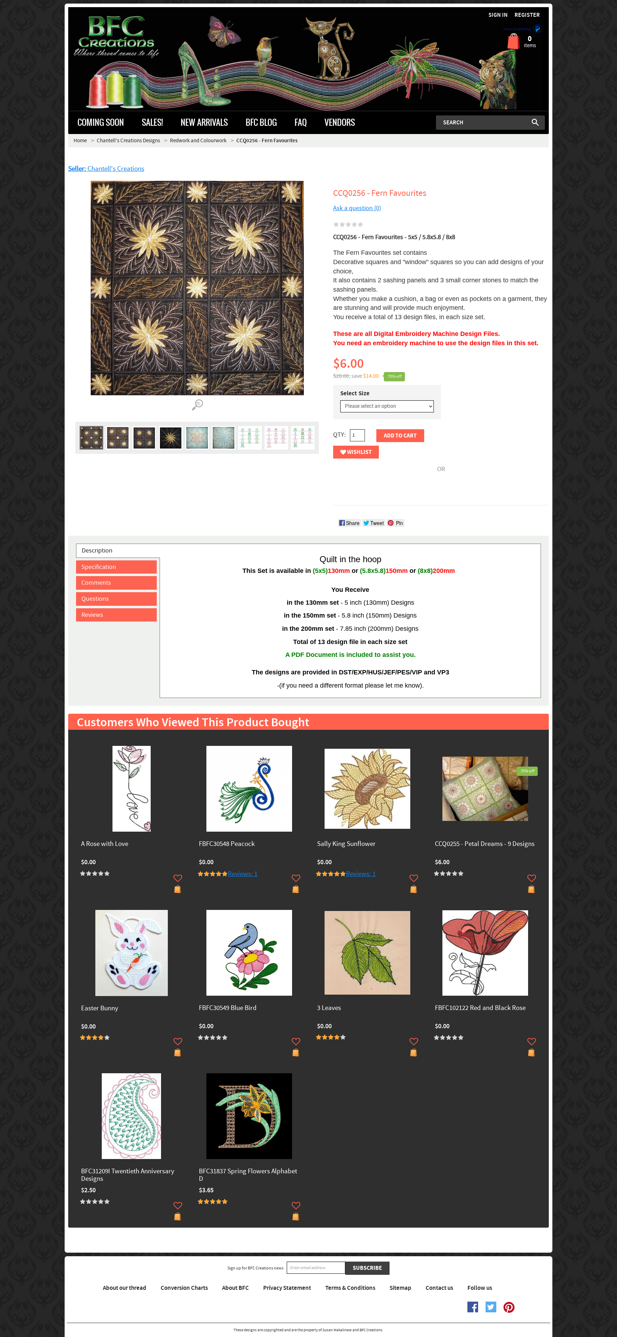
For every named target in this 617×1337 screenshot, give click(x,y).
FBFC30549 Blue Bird (228, 1008)
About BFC (235, 1288)
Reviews (92, 615)
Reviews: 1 (242, 874)
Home (80, 140)
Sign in (498, 15)
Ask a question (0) (357, 208)
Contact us (439, 1288)
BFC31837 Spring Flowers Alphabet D (248, 1175)
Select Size (355, 393)
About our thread (124, 1288)
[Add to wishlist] (178, 878)
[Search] (535, 122)
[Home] (128, 37)
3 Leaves (329, 1008)
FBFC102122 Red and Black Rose (480, 1008)
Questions (95, 599)
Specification (98, 567)
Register (527, 15)
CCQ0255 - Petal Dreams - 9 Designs (485, 844)
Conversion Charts (184, 1288)
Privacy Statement (287, 1288)
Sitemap (400, 1288)
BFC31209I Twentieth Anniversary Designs (127, 1175)
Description (97, 550)
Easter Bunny (99, 1008)
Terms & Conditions (350, 1288)
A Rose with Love (104, 844)
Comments (96, 583)
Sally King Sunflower (346, 844)
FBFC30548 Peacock (227, 844)
